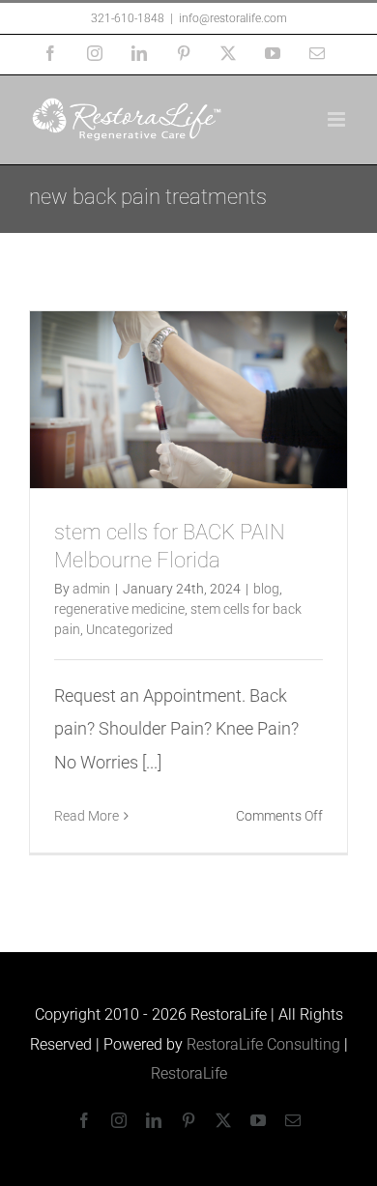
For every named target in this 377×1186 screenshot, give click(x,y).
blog (266, 588)
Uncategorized (129, 629)
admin (91, 588)
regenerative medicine (119, 609)
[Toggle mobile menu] (338, 119)
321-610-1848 (127, 18)
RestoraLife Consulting (263, 1044)
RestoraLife (189, 1073)
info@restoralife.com (233, 18)
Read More (86, 816)
